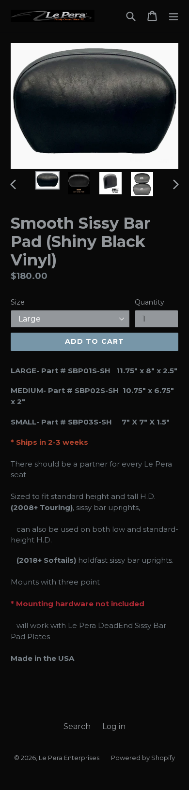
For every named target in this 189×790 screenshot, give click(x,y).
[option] (47, 180)
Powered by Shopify (143, 757)
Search (77, 726)
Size (18, 302)
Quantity (149, 302)
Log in (114, 726)
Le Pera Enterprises (69, 757)
